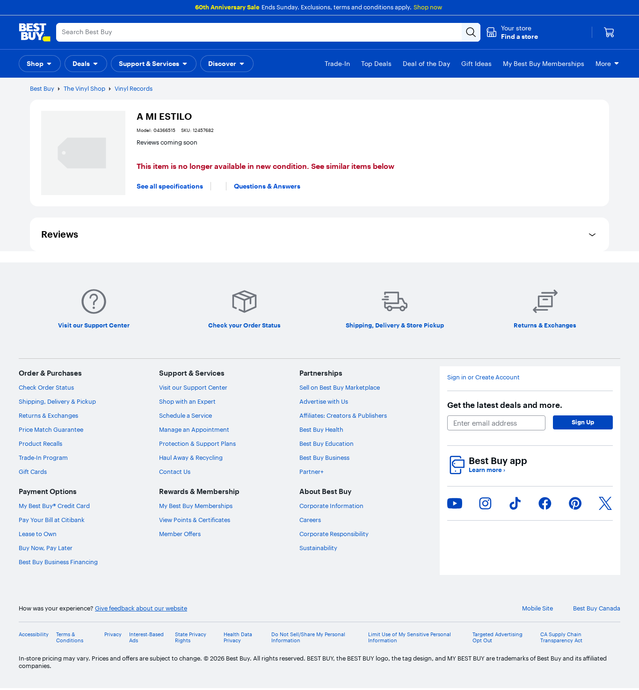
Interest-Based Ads (146, 638)
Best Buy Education (326, 443)
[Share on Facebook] (544, 503)
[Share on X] (605, 503)
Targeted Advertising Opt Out (497, 638)
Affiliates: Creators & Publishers (343, 415)
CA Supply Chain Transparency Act (561, 638)
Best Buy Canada (596, 608)
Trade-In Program (43, 457)
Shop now (428, 7)
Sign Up (583, 422)
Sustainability (318, 548)
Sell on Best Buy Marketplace (339, 387)
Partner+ (311, 471)
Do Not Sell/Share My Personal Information (308, 638)
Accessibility (34, 635)
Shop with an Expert (187, 401)
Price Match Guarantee (51, 429)
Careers (310, 519)
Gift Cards (33, 471)
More (603, 63)
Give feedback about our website (141, 608)
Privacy (113, 635)
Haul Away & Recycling (191, 457)
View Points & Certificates (194, 519)
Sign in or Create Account (483, 377)
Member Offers (180, 533)
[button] (512, 32)
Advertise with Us (323, 401)
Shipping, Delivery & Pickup (57, 401)
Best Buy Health (321, 429)
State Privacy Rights (190, 638)
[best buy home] (35, 32)
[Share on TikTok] (515, 503)
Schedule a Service (185, 415)
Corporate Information (331, 505)
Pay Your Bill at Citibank (52, 519)
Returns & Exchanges (48, 415)
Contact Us (174, 471)
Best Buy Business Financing (58, 562)
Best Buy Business (324, 457)
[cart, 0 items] (609, 32)
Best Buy (42, 88)
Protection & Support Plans (197, 443)
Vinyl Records (133, 88)
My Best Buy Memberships (195, 505)
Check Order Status (46, 387)
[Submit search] (471, 32)
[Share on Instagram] (485, 503)
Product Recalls (40, 443)
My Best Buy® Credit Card (54, 505)
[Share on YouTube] (454, 503)
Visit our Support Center (193, 387)
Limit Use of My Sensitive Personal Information (409, 638)
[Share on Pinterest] (575, 503)
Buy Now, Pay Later (46, 548)
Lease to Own (38, 533)
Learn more (487, 469)
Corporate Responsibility (334, 533)
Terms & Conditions (69, 638)
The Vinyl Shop (84, 88)
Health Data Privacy (238, 638)
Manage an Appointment (194, 429)
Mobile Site (537, 608)
